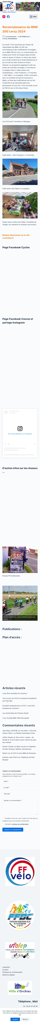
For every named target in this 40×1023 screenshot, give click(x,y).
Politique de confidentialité (12, 972)
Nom (6, 781)
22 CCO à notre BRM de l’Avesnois (23, 753)
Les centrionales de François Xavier (15, 713)
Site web (7, 794)
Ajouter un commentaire (13, 800)
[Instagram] (3, 16)
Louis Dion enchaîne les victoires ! (14, 693)
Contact (5, 970)
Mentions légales (8, 975)
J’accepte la (16, 824)
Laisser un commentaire (12, 829)
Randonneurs (12, 38)
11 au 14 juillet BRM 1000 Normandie (15, 718)
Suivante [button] (35, 602)
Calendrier (6, 967)
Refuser (25, 1019)
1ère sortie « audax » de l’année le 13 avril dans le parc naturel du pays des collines (19, 739)
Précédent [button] (4, 602)
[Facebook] (8, 16)
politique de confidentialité (20, 824)
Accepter (15, 1019)
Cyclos (4, 38)
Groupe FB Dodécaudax (11, 576)
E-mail (6, 787)
